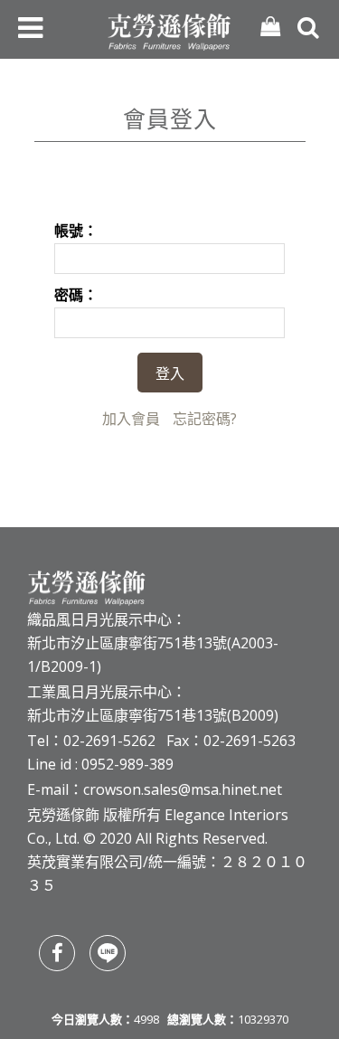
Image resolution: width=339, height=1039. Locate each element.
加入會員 (131, 419)
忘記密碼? (205, 419)
